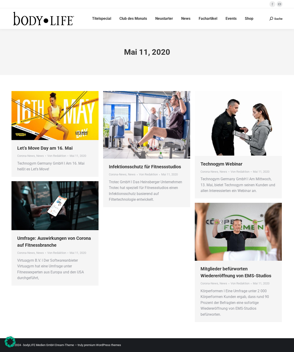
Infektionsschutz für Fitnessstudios (145, 166)
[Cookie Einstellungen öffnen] (10, 346)
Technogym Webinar (221, 164)
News (40, 155)
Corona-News (26, 155)
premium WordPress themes (102, 345)
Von (56, 155)
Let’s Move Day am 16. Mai (45, 148)
